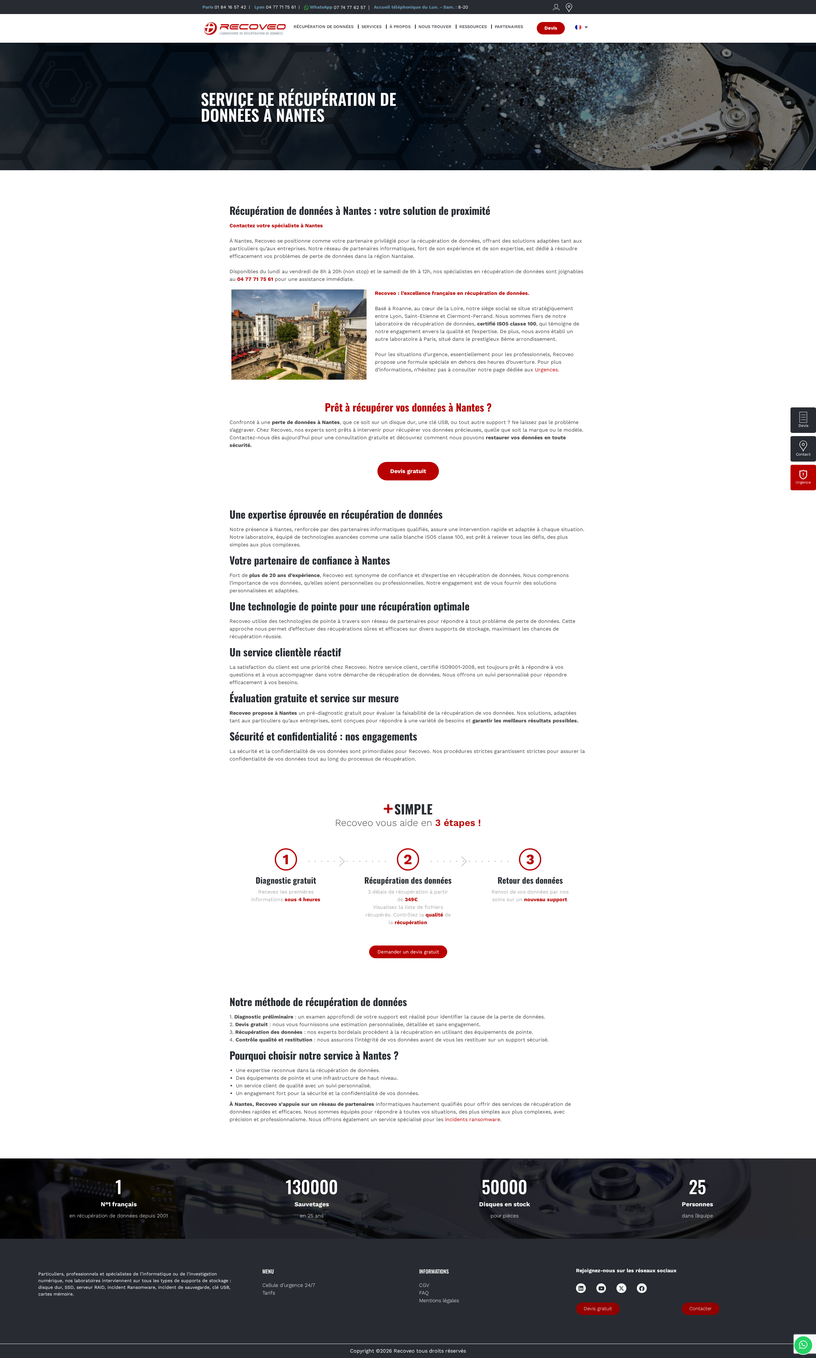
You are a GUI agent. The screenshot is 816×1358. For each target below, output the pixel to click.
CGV (424, 1285)
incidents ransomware (472, 1119)
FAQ (424, 1293)
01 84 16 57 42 (230, 7)
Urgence (803, 482)
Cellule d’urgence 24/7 (288, 1285)
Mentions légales (439, 1300)
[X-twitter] (621, 1288)
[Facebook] (642, 1288)
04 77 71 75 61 (281, 7)
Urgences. (547, 370)
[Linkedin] (581, 1288)
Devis (803, 425)
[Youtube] (601, 1288)
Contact (803, 454)
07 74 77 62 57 (350, 7)
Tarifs (268, 1293)
